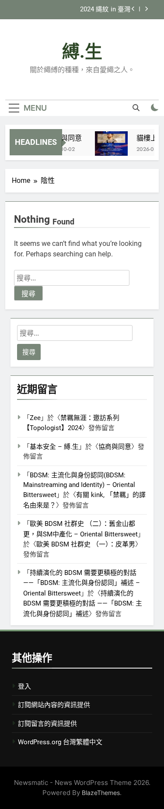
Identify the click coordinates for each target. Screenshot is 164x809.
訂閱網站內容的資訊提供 (54, 705)
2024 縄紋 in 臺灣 (105, 9)
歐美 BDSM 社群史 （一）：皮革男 (85, 544)
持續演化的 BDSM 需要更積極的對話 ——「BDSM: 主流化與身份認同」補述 (82, 603)
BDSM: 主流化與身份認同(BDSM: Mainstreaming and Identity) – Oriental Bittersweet (79, 485)
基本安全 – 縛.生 (54, 447)
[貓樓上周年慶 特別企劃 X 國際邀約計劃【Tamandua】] (110, 147)
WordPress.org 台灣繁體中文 (60, 742)
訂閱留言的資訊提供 (47, 724)
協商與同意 (62, 138)
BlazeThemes (101, 792)
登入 (24, 686)
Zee (35, 418)
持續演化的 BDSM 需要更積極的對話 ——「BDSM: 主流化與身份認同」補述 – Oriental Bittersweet (81, 583)
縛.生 (82, 52)
